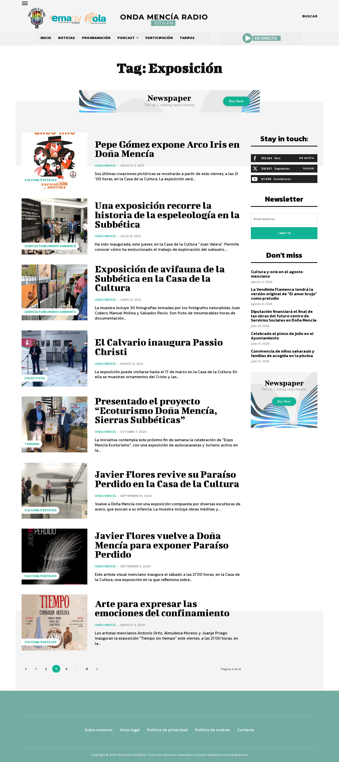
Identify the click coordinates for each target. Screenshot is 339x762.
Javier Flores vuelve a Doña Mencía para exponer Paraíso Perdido (162, 545)
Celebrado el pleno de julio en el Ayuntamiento (282, 335)
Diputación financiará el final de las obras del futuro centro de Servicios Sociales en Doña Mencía (283, 315)
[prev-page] (26, 669)
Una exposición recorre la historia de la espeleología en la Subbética (167, 215)
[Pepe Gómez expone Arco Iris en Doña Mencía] (54, 160)
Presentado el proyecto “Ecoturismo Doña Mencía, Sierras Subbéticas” (156, 410)
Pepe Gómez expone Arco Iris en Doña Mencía (167, 149)
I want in (284, 233)
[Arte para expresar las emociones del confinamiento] (54, 622)
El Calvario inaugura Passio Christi (159, 347)
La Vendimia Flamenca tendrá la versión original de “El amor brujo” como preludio (284, 293)
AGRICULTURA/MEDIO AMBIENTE (50, 246)
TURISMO (32, 444)
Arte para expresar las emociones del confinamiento (162, 608)
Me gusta (306, 158)
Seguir (308, 168)
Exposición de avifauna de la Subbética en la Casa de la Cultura (160, 278)
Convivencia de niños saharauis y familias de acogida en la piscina (282, 353)
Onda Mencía (105, 165)
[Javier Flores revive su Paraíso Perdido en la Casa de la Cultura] (54, 491)
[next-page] (97, 669)
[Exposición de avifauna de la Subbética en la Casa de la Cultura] (54, 292)
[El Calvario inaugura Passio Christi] (54, 358)
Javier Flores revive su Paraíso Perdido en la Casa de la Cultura (167, 479)
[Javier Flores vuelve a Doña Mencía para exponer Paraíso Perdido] (54, 556)
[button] (309, 16)
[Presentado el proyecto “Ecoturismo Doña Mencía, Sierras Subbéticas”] (54, 424)
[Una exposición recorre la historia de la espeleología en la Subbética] (54, 226)
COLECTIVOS (35, 378)
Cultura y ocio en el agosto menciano (277, 274)
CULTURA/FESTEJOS (40, 180)
